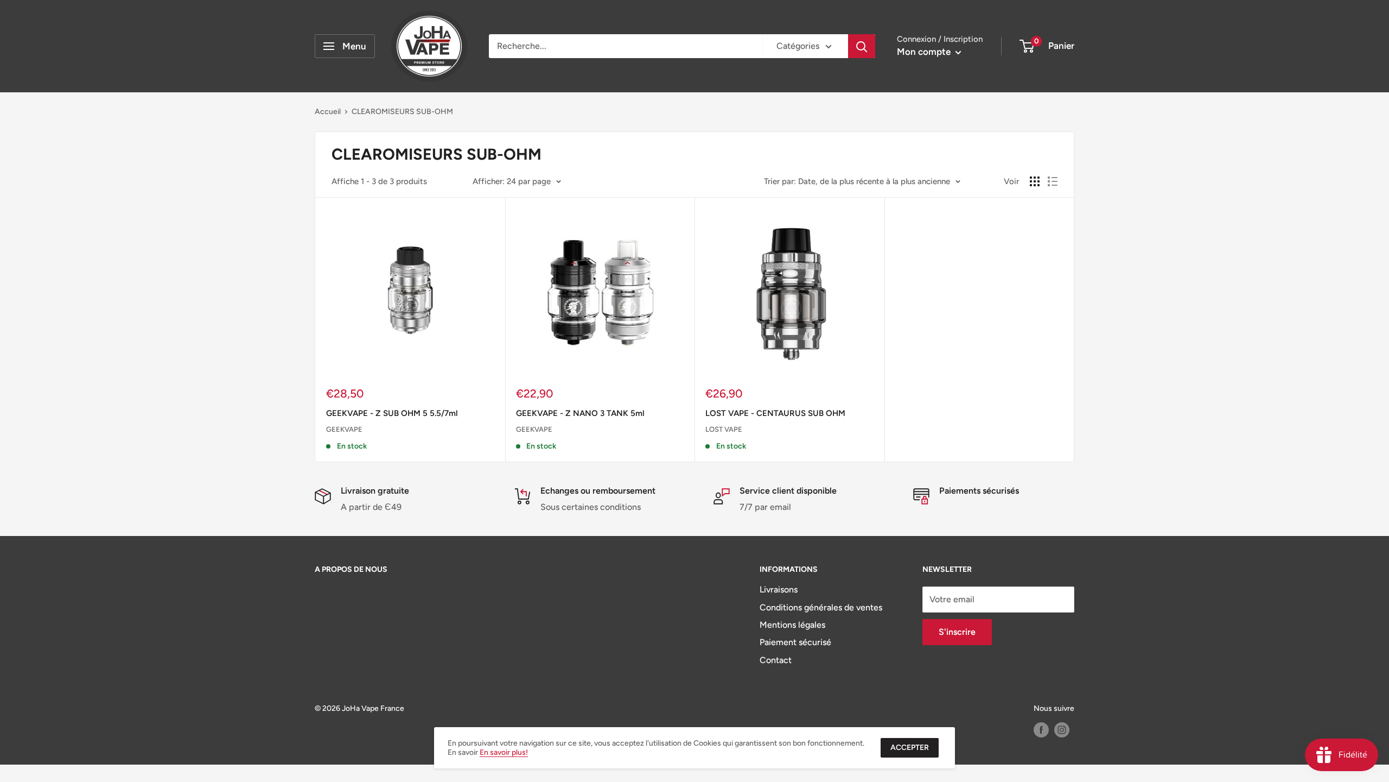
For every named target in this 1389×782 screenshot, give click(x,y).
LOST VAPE (723, 429)
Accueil (328, 111)
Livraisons (779, 589)
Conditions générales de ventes (821, 607)
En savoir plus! (504, 752)
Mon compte (925, 51)
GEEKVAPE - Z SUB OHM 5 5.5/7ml (392, 413)
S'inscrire (957, 632)
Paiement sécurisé (795, 642)
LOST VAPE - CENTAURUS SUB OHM (775, 413)
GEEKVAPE (344, 429)
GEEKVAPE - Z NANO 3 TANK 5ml (580, 413)
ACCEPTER (909, 747)
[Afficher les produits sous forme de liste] (1052, 181)
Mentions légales (792, 625)
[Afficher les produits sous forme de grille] (1035, 181)
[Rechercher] (861, 46)
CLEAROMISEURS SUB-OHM (402, 111)
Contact (776, 660)
